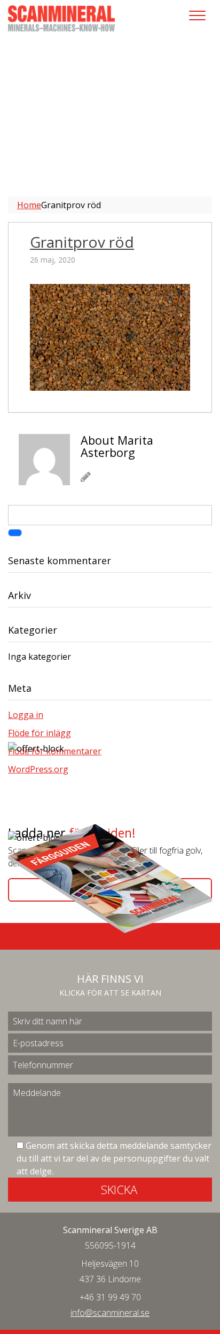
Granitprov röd (82, 242)
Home (29, 205)
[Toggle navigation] (197, 15)
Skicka (119, 1189)
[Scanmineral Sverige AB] (61, 17)
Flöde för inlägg (39, 733)
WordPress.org (38, 769)
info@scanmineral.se (110, 1313)
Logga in (25, 715)
